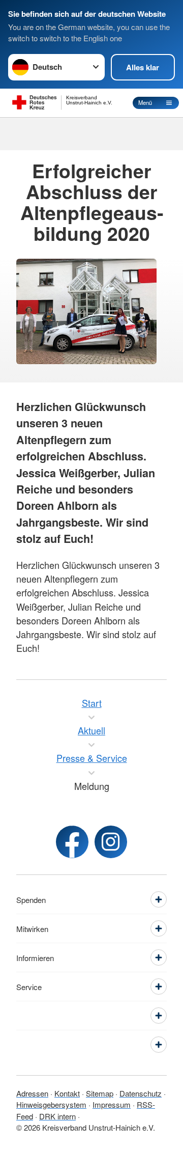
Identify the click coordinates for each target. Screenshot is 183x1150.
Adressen (32, 1093)
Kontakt (67, 1093)
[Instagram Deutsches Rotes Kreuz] (111, 842)
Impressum (112, 1104)
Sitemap (99, 1093)
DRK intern (57, 1116)
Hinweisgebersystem (51, 1104)
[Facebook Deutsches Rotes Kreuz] (72, 842)
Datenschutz (140, 1093)
